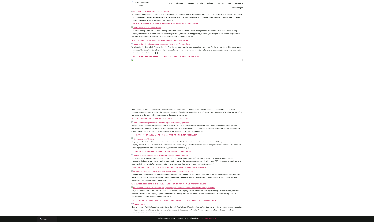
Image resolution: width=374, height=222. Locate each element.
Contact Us (239, 3)
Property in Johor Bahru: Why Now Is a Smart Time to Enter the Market (164, 135)
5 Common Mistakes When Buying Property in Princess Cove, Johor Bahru (164, 24)
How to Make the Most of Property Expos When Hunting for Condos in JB (165, 56)
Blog (229, 3)
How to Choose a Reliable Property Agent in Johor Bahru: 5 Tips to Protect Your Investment (174, 200)
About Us (179, 3)
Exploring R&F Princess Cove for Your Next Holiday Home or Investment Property (168, 167)
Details (200, 3)
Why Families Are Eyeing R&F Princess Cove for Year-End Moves (159, 40)
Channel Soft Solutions (207, 218)
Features (190, 3)
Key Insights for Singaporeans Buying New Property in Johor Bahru (162, 151)
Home (170, 3)
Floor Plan (220, 3)
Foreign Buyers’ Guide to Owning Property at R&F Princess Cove (160, 119)
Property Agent (237, 8)
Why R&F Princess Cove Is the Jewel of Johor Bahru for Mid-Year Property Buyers (168, 184)
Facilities (210, 3)
